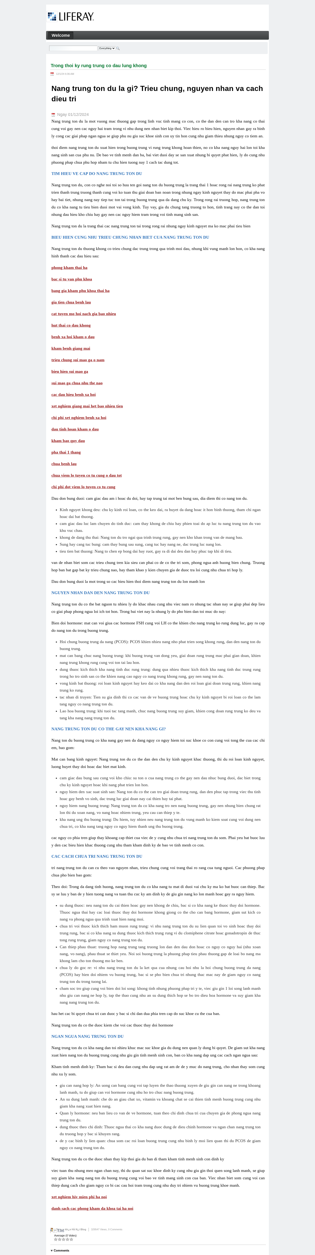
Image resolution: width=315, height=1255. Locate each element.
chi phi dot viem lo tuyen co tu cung (83, 487)
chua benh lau (64, 463)
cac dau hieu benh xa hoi (73, 394)
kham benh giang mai (70, 348)
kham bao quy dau (68, 440)
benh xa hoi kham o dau (73, 336)
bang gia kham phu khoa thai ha (80, 290)
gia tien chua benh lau (71, 302)
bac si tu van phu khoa (71, 279)
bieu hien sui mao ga (69, 371)
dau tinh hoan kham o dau (75, 429)
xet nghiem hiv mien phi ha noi (79, 1197)
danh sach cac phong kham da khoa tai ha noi (92, 1208)
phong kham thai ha (69, 267)
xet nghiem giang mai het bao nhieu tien (87, 406)
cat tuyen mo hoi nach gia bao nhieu (83, 313)
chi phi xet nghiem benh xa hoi (78, 417)
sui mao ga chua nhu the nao (77, 383)
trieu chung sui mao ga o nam (77, 360)
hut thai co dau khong (71, 325)
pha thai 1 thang (66, 452)
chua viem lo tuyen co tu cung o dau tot (86, 475)
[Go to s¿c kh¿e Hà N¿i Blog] (70, 17)
